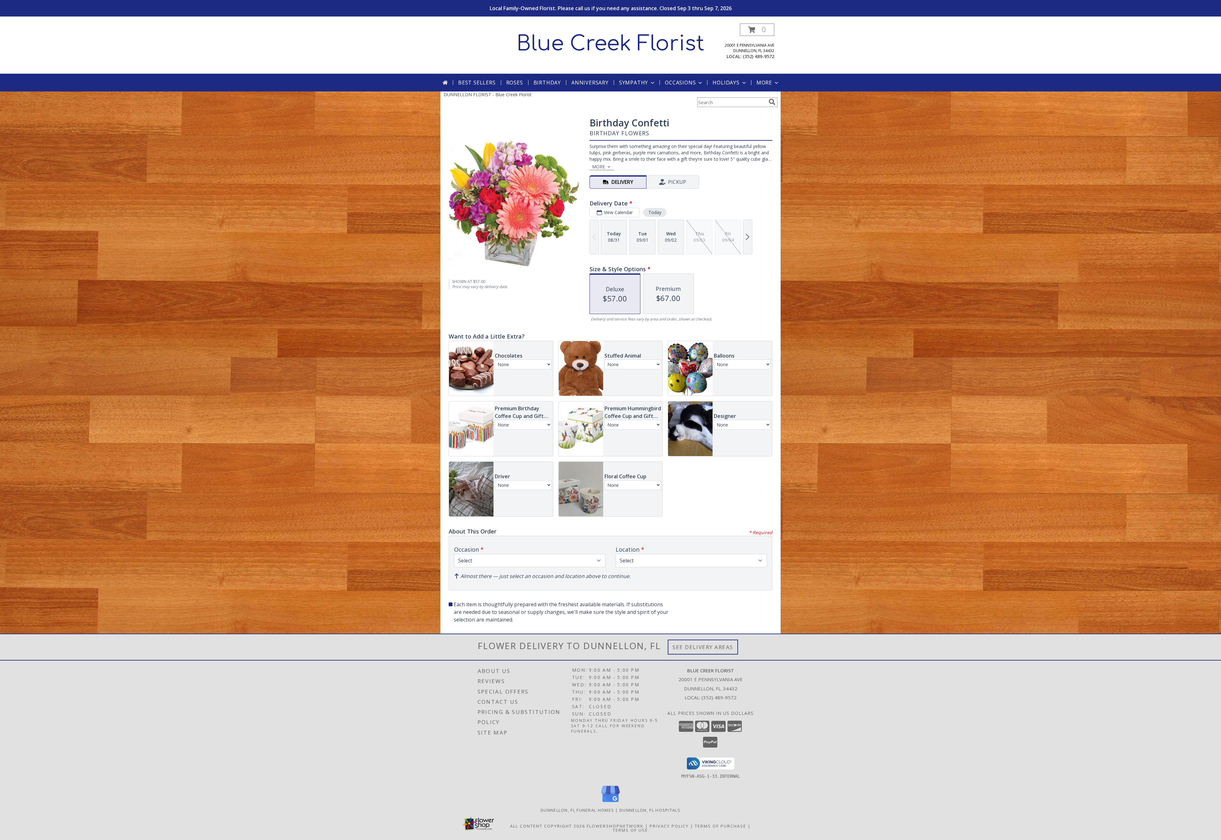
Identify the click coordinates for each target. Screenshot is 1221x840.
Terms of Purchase (720, 826)
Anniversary (590, 82)
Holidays (726, 82)
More (764, 82)
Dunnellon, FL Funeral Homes (577, 810)
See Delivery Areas (703, 647)
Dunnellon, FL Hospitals (649, 810)
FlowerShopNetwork (615, 826)
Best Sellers (477, 82)
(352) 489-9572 (758, 56)
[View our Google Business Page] (610, 802)
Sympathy (633, 82)
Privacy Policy (669, 826)
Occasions (680, 82)
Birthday (547, 82)
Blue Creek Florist (610, 43)
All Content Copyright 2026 (547, 826)
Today (654, 212)
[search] (772, 101)
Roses (514, 82)
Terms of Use (630, 830)
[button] (757, 30)
